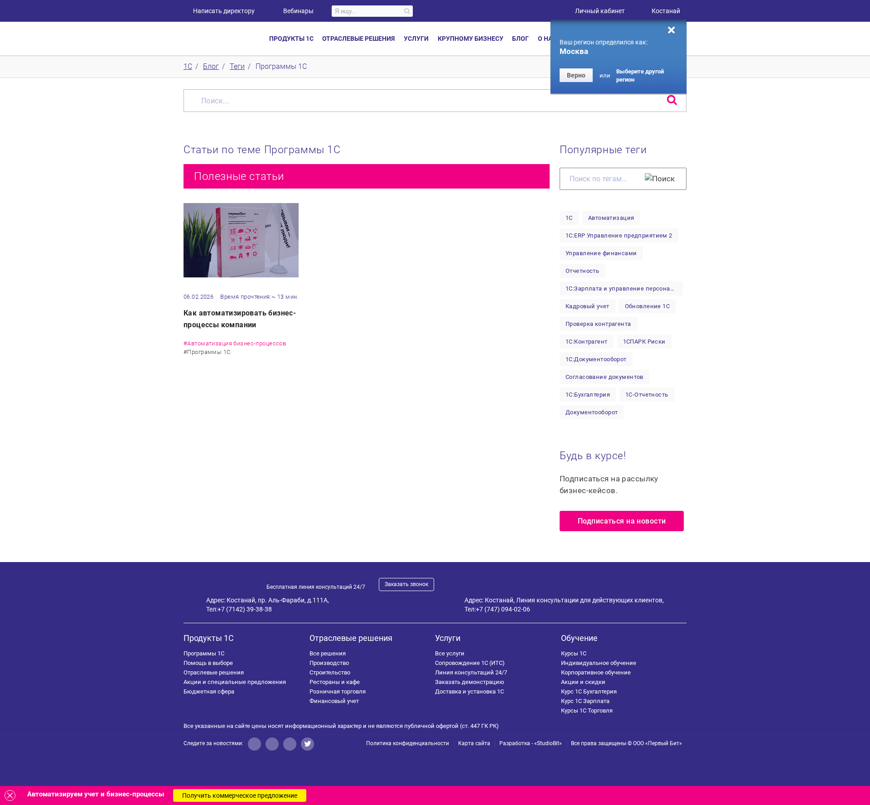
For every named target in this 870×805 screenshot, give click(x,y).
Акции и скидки (583, 682)
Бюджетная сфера (209, 691)
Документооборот (592, 412)
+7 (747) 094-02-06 (503, 609)
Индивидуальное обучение (598, 663)
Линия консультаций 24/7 (471, 672)
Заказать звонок (406, 584)
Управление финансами (601, 253)
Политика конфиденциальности (407, 743)
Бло (520, 38)
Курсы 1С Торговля (587, 710)
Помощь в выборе (208, 663)
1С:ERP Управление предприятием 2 (619, 235)
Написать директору (224, 11)
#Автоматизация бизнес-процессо (235, 343)
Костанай (666, 11)
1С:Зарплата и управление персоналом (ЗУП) (624, 288)
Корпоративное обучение (596, 672)
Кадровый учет (587, 306)
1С (569, 217)
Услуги (447, 638)
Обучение (579, 638)
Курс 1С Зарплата (585, 701)
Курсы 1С (573, 653)
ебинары (298, 11)
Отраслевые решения (214, 672)
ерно (576, 75)
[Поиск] (659, 178)
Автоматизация (611, 217)
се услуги (449, 653)
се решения (327, 653)
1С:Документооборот (596, 359)
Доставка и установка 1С (469, 691)
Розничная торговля (337, 691)
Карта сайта (474, 743)
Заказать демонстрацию (469, 682)
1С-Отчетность (646, 394)
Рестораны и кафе (334, 682)
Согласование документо (604, 376)
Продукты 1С (209, 638)
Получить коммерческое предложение (239, 795)
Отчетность (582, 270)
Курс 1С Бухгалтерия (589, 691)
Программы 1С (204, 653)
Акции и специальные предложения (235, 682)
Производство (329, 663)
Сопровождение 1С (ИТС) (470, 663)
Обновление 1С (647, 306)
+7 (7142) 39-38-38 (245, 609)
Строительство (329, 672)
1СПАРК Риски (644, 341)
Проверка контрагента (598, 323)
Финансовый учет (334, 701)
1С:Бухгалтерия (588, 394)
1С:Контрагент (587, 341)
